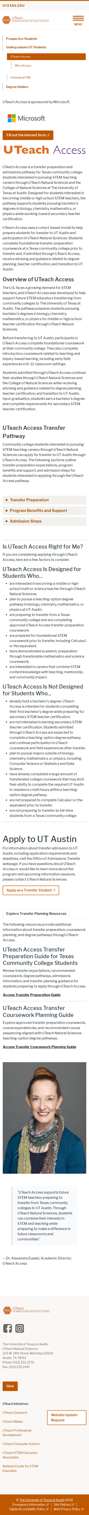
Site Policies (62, 1505)
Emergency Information (28, 1505)
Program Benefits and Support (38, 510)
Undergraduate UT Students (26, 47)
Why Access (23, 65)
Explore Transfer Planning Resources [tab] (36, 914)
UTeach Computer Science (21, 1444)
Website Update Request (64, 1417)
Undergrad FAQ (20, 77)
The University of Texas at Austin (42, 1500)
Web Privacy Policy (67, 1509)
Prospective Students (21, 39)
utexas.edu (14, 6)
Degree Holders (17, 87)
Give (10, 1386)
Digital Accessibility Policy (27, 1509)
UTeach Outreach (15, 1413)
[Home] (25, 20)
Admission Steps (25, 521)
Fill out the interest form (26, 135)
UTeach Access (20, 56)
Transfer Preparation (29, 500)
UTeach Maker (13, 1422)
